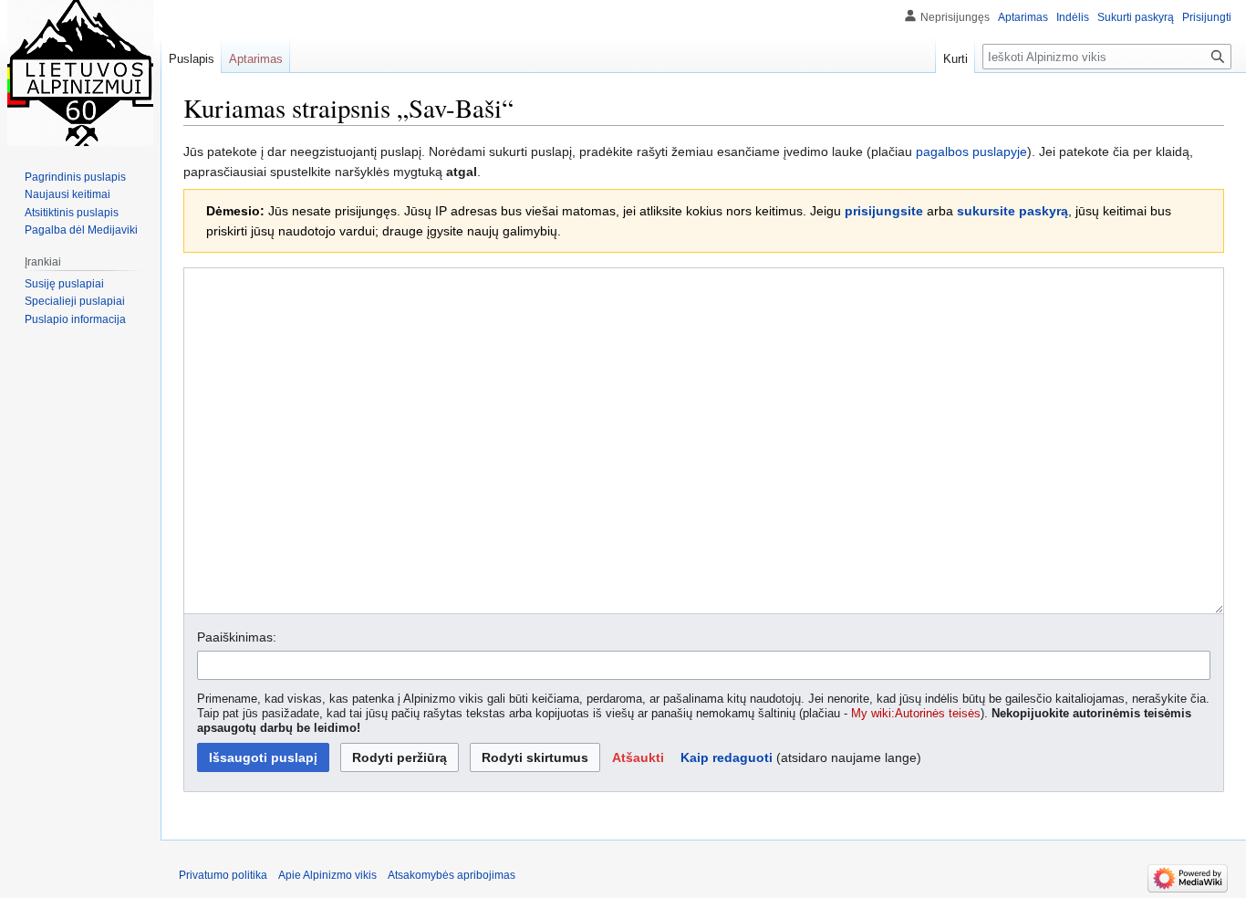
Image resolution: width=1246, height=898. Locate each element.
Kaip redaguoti (726, 757)
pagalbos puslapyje (971, 151)
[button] (638, 757)
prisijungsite (884, 211)
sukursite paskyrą (1012, 211)
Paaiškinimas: (236, 637)
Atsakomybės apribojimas (451, 875)
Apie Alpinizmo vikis (327, 875)
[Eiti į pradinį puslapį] (80, 73)
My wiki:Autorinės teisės (916, 713)
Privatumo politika (223, 875)
